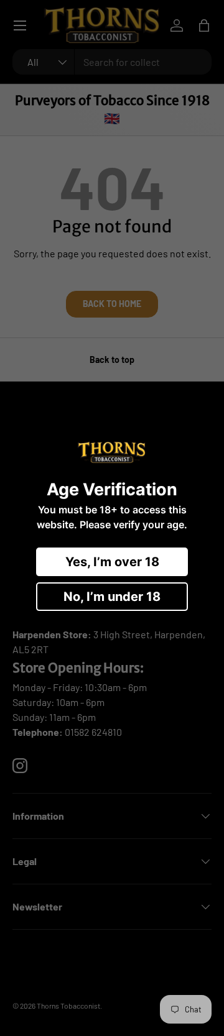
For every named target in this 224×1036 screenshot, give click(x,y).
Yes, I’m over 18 (112, 561)
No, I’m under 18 (112, 596)
